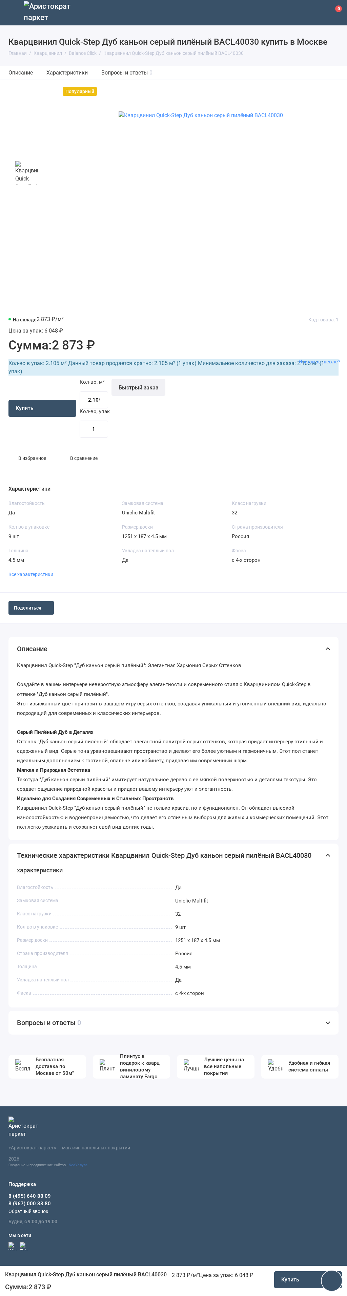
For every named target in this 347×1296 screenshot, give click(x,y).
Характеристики (67, 72)
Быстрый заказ (138, 387)
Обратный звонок (28, 1211)
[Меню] (12, 12)
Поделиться (27, 608)
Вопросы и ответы (126, 72)
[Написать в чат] (332, 1281)
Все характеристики (30, 574)
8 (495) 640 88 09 (29, 1196)
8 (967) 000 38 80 (29, 1204)
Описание (20, 72)
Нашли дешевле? (319, 362)
